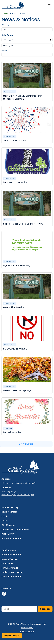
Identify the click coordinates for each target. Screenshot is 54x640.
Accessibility (27, 628)
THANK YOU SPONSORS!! (15, 140)
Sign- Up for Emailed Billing (16, 265)
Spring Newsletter (12, 432)
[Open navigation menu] (49, 5)
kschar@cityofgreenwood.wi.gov (18, 494)
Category (5, 25)
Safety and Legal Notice (15, 182)
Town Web (20, 624)
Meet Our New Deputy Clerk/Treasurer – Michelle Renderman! (23, 97)
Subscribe (45, 608)
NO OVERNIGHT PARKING (15, 348)
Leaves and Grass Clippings (17, 390)
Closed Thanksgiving (13, 307)
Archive (4, 50)
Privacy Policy (27, 631)
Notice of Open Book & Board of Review (23, 223)
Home (6, 13)
